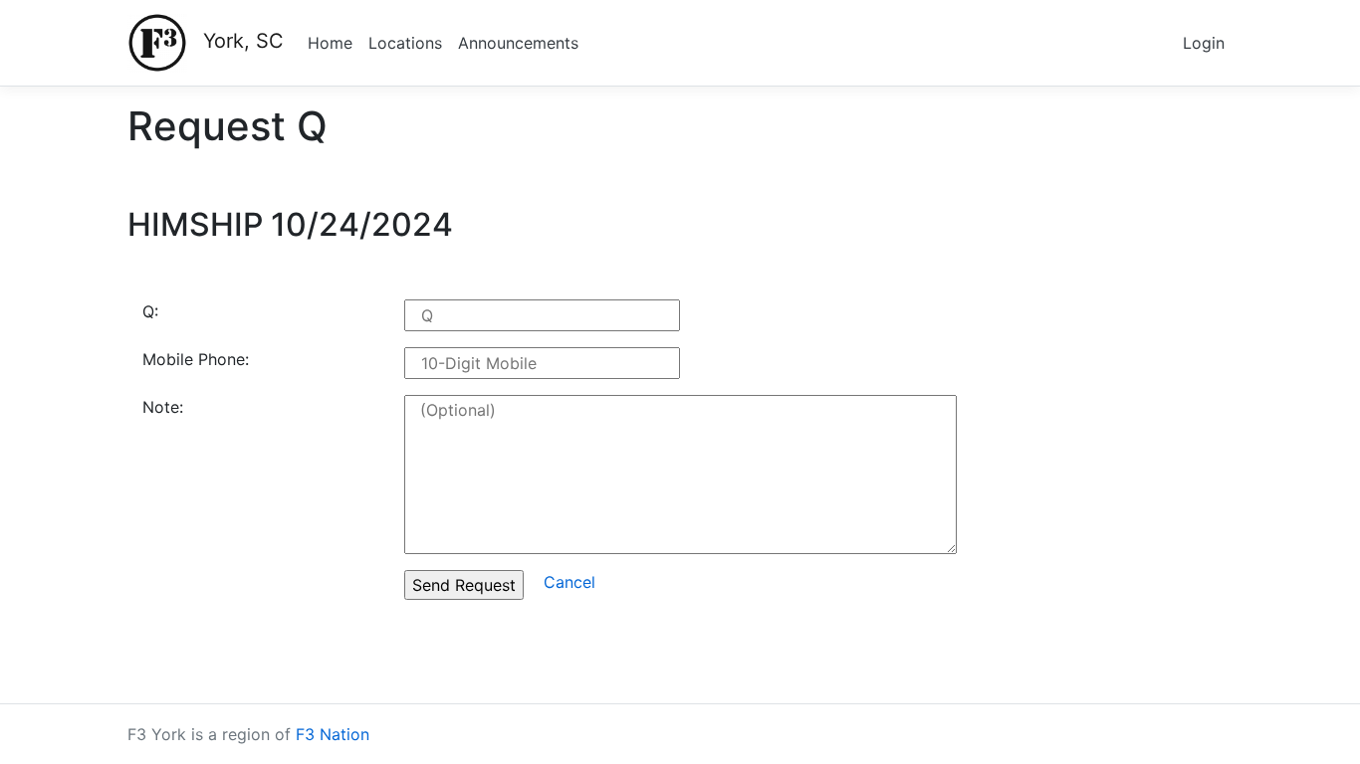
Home (330, 43)
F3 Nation (332, 734)
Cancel (569, 582)
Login (1204, 43)
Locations (405, 43)
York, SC (243, 41)
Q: (150, 311)
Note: (162, 407)
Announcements (518, 43)
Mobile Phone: (195, 359)
